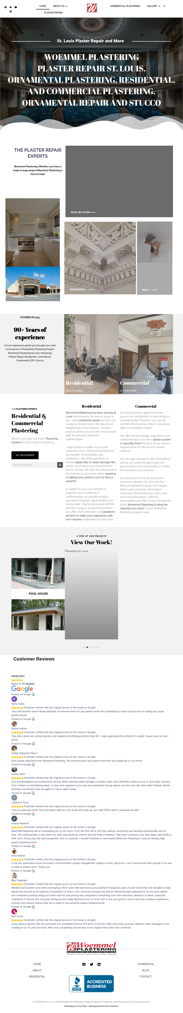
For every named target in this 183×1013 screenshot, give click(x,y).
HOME (42, 6)
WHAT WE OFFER (80, 212)
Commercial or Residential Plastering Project (30, 349)
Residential (79, 382)
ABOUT (37, 970)
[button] (84, 647)
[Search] (60, 465)
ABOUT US (59, 6)
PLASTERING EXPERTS (26, 409)
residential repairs (89, 420)
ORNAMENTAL (77, 289)
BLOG (145, 970)
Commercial (134, 382)
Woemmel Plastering (25, 166)
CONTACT (146, 976)
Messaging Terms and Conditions (103, 1006)
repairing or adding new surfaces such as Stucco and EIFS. (91, 477)
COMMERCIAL (17, 296)
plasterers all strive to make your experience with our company (90, 515)
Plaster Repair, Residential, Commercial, (30, 356)
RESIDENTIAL (37, 976)
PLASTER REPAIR (53, 12)
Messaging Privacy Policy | (76, 1006)
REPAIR (145, 290)
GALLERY (152, 6)
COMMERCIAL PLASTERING (125, 6)
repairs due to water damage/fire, (95, 462)
